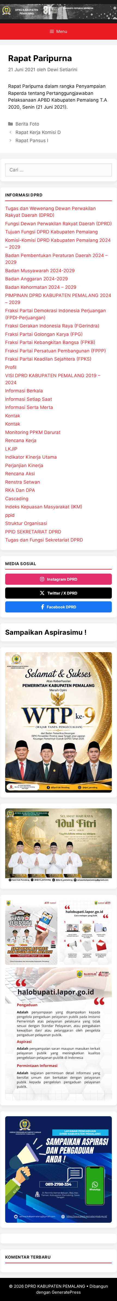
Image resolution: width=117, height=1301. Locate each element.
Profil (10, 367)
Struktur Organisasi (26, 523)
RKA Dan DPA (20, 490)
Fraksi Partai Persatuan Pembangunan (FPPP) (55, 351)
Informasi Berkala (24, 390)
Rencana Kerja (20, 440)
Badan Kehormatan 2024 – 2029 (40, 287)
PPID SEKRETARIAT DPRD (33, 531)
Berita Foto (27, 124)
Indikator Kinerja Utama (31, 457)
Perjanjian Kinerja (24, 465)
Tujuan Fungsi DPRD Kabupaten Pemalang (51, 231)
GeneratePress (66, 1292)
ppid (10, 515)
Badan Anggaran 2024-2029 (36, 279)
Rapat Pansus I (32, 140)
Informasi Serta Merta (29, 407)
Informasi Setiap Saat (28, 399)
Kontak (12, 415)
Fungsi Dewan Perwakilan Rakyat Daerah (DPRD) (58, 223)
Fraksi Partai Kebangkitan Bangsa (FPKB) (50, 342)
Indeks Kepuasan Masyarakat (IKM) (43, 506)
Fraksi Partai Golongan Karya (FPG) (44, 334)
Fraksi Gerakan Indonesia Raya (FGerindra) (52, 326)
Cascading (16, 498)
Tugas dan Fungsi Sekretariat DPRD (44, 540)
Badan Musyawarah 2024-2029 (40, 270)
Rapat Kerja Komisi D (38, 132)
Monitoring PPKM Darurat (32, 432)
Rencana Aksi (20, 473)
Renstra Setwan (22, 482)
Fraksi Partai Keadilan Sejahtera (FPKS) (48, 359)
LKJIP (11, 449)
